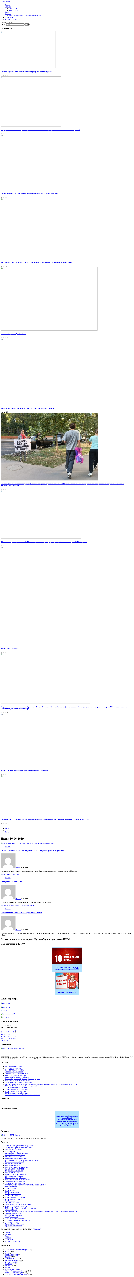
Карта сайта (9, 17)
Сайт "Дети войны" (11, 1217)
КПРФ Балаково (10, 1188)
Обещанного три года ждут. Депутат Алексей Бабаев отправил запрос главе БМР (29, 193)
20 (9, 1036)
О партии (8, 7)
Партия (7, 1267)
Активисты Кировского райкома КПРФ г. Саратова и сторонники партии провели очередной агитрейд (37, 262)
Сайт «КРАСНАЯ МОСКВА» (15, 1070)
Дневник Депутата (11, 1187)
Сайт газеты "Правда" (12, 1222)
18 (4, 1036)
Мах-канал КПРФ (11, 1210)
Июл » (8, 1040)
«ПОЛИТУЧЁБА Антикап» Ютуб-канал (18, 1082)
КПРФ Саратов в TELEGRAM (15, 1197)
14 (11, 1034)
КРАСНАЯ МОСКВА (12, 1203)
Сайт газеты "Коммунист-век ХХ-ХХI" (18, 1220)
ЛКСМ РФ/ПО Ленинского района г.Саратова (20, 1208)
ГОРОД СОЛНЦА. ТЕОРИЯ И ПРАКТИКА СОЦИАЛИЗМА (25, 1185)
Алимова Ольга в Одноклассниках (16, 1153)
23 (16, 1036)
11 (4, 1034)
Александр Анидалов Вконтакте (15, 1075)
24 (2, 1038)
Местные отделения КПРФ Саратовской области (25, 15)
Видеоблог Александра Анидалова (16, 1167)
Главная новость (10, 1258)
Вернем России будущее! (9, 648)
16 (16, 1034)
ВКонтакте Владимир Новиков (15, 1178)
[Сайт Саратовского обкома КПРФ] (12, 1048)
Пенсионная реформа (12, 1269)
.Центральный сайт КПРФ (13, 1149)
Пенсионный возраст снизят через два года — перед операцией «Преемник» (33, 850)
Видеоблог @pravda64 (12, 1165)
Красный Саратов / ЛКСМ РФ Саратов (18, 1204)
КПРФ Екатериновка (12, 1192)
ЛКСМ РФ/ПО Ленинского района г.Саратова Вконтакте (24, 1086)
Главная (7, 5)
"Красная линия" (10, 1151)
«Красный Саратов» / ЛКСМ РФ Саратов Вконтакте (22, 1095)
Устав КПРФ (13, 8)
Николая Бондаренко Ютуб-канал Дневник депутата (22, 1079)
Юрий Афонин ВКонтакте (13, 1226)
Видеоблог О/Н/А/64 (12, 1172)
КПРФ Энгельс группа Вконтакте (16, 1088)
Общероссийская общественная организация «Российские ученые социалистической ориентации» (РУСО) (41, 1084)
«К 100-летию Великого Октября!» (16, 1249)
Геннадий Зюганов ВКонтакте (15, 1183)
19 (6, 1036)
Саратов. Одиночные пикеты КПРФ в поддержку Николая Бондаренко (26, 72)
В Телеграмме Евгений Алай (14, 1162)
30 (16, 1038)
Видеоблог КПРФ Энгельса (14, 1171)
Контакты (8, 14)
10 (2, 1034)
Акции (7, 1251)
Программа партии (15, 10)
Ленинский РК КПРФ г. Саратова (16, 1206)
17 (2, 1036)
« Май (3, 1040)
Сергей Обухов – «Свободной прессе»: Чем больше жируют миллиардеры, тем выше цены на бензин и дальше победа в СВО (45, 819)
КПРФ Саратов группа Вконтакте (16, 1089)
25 (4, 1038)
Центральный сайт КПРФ (13, 1066)
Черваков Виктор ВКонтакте (14, 1224)
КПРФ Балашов (10, 1190)
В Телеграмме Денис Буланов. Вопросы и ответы (21, 1160)
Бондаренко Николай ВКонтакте (15, 1158)
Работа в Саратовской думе (14, 1273)
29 (14, 1038)
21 (11, 1036)
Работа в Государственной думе (15, 1271)
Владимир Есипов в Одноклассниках (17, 1080)
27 (9, 1038)
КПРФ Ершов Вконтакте (13, 1194)
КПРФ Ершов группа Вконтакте (15, 1091)
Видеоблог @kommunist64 (13, 1163)
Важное (7, 1253)
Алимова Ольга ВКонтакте (14, 1156)
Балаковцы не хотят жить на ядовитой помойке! (21, 913)
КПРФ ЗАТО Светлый (12, 1195)
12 (6, 1034)
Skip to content (5, 1)
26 (6, 1038)
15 (14, 1034)
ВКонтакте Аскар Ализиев (14, 1176)
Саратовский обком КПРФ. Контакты (17, 1274)
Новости (7, 847)
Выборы (7, 1257)
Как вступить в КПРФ (12, 19)
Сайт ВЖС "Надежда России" (15, 1218)
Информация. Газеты (12, 1260)
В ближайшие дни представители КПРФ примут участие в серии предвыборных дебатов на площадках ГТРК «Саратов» (44, 542)
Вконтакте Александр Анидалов (15, 1174)
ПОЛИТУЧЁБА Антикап (13, 1215)
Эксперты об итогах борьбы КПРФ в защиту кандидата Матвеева (24, 770)
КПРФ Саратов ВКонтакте (14, 1199)
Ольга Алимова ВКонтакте (14, 1072)
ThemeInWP (37, 1229)
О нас (7, 12)
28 (11, 1038)
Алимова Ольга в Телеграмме (15, 1155)
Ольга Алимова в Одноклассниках (16, 1073)
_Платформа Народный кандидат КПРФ (18, 1148)
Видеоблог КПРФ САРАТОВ (14, 1169)
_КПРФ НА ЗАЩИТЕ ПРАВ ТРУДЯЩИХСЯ (20, 1146)
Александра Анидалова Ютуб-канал (17, 1077)
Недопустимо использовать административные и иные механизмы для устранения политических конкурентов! (40, 130)
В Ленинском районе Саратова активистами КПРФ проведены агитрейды (27, 408)
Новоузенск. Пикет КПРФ (12, 882)
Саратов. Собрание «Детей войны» (13, 334)
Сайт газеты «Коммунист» (13, 1068)
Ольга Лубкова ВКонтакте (13, 1213)
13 (9, 1034)
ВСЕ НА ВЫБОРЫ (11, 1255)
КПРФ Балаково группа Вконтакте (16, 1093)
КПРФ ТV (8, 1264)
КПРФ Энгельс (10, 1201)
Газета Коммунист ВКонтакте (15, 1181)
